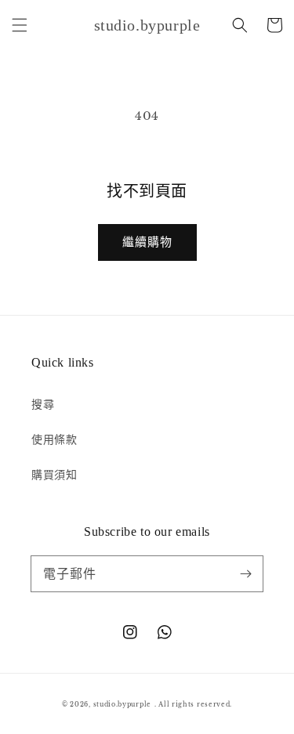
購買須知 (54, 475)
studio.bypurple (122, 704)
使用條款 (54, 439)
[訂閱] (245, 573)
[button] (19, 25)
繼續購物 (147, 241)
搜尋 (42, 404)
